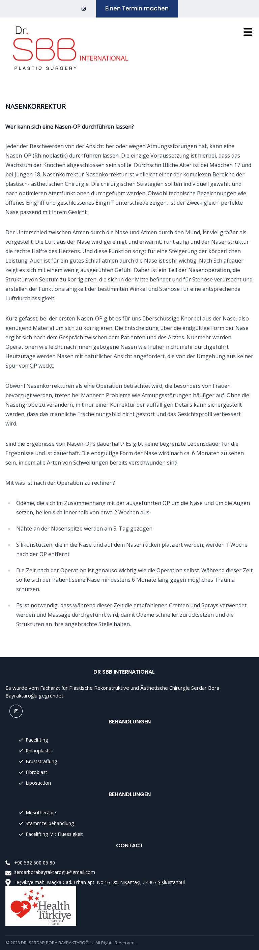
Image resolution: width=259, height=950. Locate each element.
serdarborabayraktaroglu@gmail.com (54, 872)
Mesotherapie (41, 812)
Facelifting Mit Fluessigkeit (54, 834)
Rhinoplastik (39, 750)
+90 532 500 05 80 (34, 862)
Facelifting (37, 740)
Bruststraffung (41, 761)
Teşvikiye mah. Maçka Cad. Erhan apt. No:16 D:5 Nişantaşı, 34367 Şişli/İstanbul (99, 882)
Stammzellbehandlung (50, 823)
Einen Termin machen (137, 8)
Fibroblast (36, 772)
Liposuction (38, 783)
